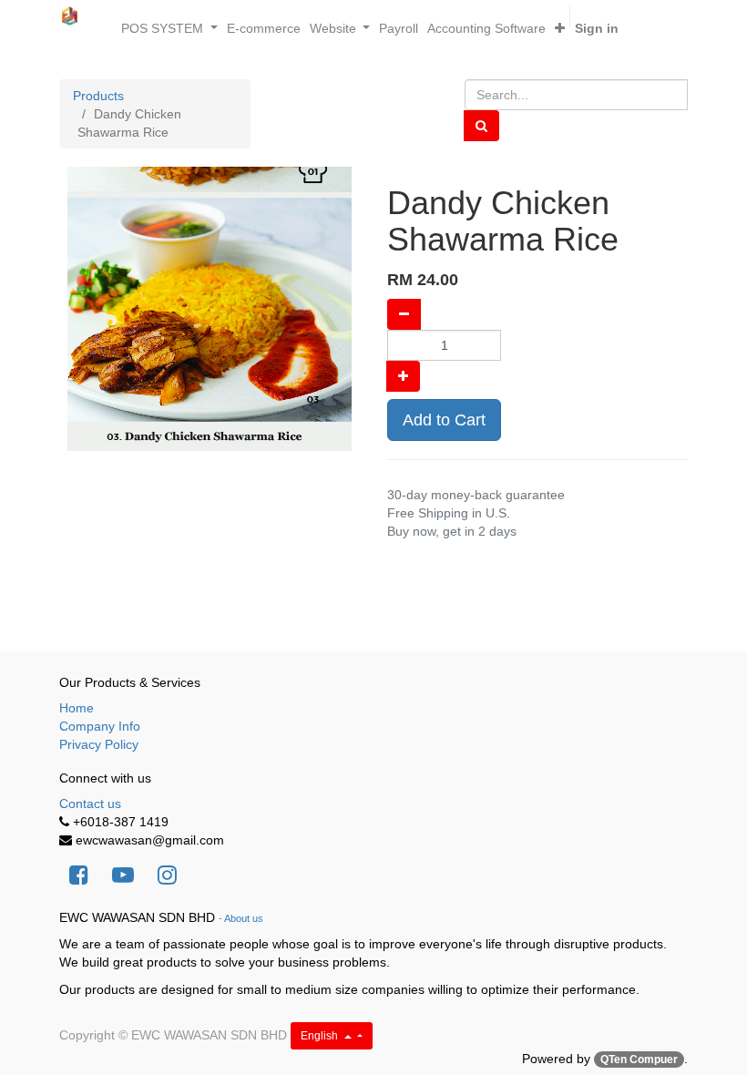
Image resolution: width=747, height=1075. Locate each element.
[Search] (481, 125)
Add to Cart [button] (444, 420)
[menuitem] (263, 28)
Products (98, 95)
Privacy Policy (98, 744)
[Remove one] (404, 314)
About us (243, 918)
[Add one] (403, 376)
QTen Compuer (639, 1059)
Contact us (90, 803)
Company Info (99, 726)
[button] (559, 28)
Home (76, 708)
